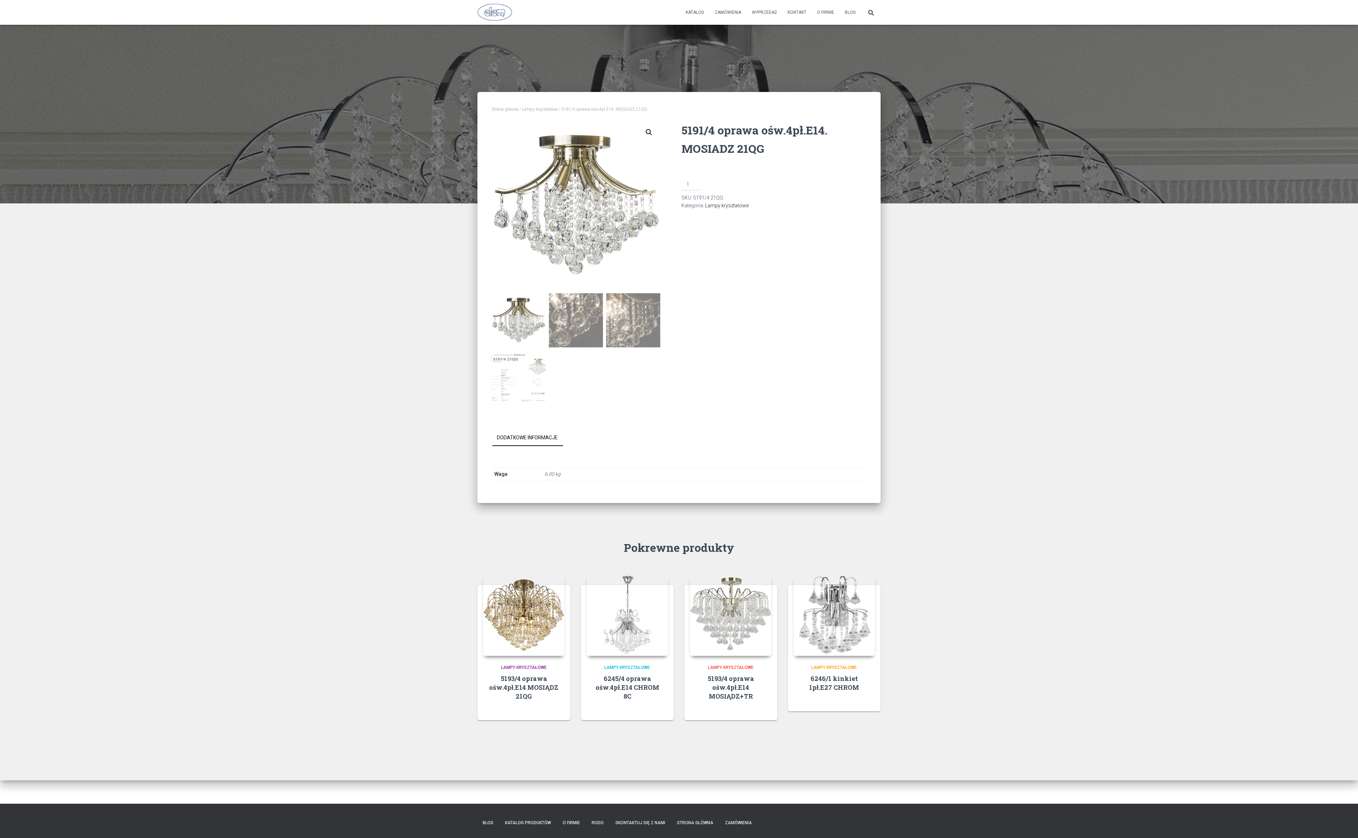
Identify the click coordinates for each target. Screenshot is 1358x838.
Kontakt (797, 12)
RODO (598, 822)
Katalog (695, 12)
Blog (850, 12)
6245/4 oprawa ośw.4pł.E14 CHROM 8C (627, 687)
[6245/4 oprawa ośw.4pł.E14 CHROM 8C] (627, 615)
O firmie (825, 12)
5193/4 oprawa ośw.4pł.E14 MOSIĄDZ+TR (731, 687)
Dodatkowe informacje (527, 437)
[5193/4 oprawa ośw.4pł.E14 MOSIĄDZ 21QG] (523, 615)
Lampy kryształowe (539, 109)
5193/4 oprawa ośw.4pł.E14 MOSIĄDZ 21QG (523, 687)
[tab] (533, 438)
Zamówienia (728, 12)
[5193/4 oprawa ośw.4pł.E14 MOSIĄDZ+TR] (730, 615)
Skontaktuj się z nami (640, 822)
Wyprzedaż (764, 12)
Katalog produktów (528, 822)
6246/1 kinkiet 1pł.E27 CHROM (834, 683)
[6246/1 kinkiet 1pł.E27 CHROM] (834, 615)
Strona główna (505, 109)
